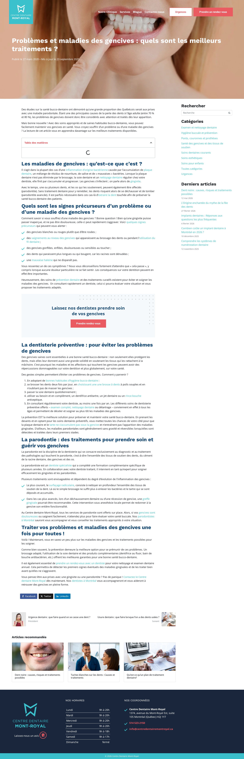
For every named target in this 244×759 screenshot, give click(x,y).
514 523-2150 (137, 723)
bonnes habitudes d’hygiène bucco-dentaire (72, 380)
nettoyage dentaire (111, 177)
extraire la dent (107, 195)
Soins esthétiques (191, 158)
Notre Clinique (107, 12)
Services (125, 12)
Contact (154, 12)
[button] (151, 143)
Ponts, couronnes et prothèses (199, 138)
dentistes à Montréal (84, 580)
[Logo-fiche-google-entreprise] (43, 735)
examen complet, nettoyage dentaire (72, 407)
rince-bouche (133, 395)
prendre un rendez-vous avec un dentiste (80, 563)
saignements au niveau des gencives (53, 238)
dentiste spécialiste (60, 465)
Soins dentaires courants (196, 152)
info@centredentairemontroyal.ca (151, 729)
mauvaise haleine (42, 260)
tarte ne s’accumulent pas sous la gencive (74, 424)
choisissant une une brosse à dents (99, 384)
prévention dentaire (68, 279)
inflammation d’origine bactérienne (87, 170)
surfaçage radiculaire (61, 485)
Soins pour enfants (192, 163)
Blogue (137, 12)
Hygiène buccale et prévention (199, 133)
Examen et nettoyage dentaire (199, 127)
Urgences (186, 174)
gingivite (135, 181)
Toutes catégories (191, 168)
